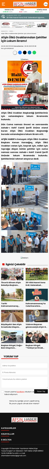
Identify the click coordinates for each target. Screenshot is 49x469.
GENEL (11, 31)
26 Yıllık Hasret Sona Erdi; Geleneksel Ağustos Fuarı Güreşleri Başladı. (25, 17)
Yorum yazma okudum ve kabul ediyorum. (19, 392)
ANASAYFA (4, 31)
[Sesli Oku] (15, 53)
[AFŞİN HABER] (25, 4)
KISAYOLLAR (7, 434)
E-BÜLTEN (6, 440)
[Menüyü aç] (3, 4)
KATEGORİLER (8, 428)
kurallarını (20, 391)
